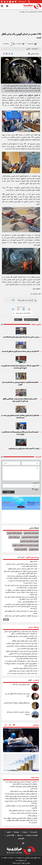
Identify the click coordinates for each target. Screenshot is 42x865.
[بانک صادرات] (21, 503)
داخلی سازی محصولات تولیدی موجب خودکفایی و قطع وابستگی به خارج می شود (20, 400)
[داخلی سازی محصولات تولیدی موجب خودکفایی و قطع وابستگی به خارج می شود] (21, 392)
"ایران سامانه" (16, 863)
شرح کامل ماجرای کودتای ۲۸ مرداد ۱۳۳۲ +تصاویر (23, 654)
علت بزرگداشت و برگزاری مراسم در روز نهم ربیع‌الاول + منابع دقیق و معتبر (22, 637)
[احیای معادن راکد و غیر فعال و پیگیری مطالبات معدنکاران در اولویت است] (21, 425)
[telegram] (7, 54)
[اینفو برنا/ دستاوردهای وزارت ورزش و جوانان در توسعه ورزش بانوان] (21, 740)
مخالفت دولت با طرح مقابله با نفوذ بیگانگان (24, 641)
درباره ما (24, 832)
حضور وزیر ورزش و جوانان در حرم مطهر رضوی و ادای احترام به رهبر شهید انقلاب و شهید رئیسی (20, 572)
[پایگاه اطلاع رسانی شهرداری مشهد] (21, 517)
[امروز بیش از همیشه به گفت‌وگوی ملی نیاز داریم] (35, 696)
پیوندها (16, 832)
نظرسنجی (21, 838)
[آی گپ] (2, 1)
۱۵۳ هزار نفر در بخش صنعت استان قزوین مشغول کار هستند (20, 351)
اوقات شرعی (10, 835)
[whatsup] (9, 54)
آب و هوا (20, 835)
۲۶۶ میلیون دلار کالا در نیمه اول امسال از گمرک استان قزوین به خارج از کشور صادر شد (20, 367)
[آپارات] (5, 1)
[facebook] (4, 54)
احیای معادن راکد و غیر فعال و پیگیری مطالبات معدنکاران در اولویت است (20, 433)
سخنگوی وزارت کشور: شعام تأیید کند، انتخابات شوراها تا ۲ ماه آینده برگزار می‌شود (21, 665)
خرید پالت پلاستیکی (31, 533)
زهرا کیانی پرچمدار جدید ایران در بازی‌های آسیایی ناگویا (21, 651)
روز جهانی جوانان (32, 816)
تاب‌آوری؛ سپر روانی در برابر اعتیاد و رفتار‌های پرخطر (23, 810)
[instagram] (5, 725)
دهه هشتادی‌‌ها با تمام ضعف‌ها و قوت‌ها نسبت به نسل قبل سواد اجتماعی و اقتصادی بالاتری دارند (20, 657)
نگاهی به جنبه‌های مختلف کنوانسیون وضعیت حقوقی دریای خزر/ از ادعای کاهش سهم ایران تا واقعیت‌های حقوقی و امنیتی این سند (20, 820)
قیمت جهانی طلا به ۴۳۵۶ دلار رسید (27, 649)
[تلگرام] (10, 1)
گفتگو (30, 680)
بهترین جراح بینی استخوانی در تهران (25, 545)
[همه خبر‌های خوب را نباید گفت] (35, 687)
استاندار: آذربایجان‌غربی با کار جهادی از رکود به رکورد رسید (25, 12)
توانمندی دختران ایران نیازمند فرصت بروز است (23, 813)
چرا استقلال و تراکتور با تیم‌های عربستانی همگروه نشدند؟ (21, 794)
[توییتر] (13, 1)
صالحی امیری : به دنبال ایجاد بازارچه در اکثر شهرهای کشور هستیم (21, 612)
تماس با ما (33, 832)
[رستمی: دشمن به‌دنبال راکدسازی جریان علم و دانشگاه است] (21, 330)
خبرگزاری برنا (34, 294)
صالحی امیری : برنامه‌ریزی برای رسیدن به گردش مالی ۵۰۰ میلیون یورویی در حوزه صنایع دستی (21, 586)
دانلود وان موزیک (21, 549)
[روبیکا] (16, 1)
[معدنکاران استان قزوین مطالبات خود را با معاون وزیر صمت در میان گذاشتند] (21, 409)
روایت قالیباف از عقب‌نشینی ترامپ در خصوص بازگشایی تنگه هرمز (21, 807)
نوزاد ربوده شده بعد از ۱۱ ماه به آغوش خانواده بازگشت (21, 644)
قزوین (28, 49)
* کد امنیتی (36, 483)
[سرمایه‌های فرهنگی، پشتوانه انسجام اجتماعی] (35, 705)
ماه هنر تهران (33, 561)
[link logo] (32, 6)
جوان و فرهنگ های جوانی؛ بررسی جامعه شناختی (23, 791)
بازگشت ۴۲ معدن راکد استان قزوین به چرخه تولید (23, 449)
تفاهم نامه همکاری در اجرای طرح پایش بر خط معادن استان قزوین (20, 383)
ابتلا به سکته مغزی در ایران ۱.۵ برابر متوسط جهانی (23, 671)
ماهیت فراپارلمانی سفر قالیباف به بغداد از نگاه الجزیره (22, 646)
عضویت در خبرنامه (32, 835)
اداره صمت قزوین (30, 320)
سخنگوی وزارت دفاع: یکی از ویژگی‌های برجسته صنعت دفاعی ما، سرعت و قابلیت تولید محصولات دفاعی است (21, 577)
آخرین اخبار (21, 557)
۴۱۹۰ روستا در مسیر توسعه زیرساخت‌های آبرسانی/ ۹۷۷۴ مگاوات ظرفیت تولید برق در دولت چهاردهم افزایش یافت (21, 797)
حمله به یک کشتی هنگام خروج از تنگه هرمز (25, 668)
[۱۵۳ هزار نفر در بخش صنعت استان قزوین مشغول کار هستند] (21, 345)
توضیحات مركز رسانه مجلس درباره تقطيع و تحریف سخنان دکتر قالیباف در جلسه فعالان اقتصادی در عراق (20, 633)
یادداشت (36, 680)
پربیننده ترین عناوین (32, 557)
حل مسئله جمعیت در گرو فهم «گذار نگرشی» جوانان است (21, 661)
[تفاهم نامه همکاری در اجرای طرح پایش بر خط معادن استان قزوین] (21, 376)
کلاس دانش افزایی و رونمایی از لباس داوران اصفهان (22, 569)
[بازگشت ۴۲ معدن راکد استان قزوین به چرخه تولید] (21, 442)
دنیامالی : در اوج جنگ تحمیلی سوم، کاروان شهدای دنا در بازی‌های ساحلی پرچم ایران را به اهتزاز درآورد (21, 783)
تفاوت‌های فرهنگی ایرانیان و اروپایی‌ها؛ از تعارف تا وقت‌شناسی (23, 788)
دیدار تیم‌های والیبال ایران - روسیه (27, 602)
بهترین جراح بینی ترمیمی (29, 541)
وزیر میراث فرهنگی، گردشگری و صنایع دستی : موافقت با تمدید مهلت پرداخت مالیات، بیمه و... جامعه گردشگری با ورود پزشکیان (21, 592)
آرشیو (6, 619)
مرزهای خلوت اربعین (14, 533)
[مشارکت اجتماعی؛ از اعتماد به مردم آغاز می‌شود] (35, 715)
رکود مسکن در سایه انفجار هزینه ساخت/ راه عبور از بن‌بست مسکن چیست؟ (23, 582)
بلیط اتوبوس (33, 549)
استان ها (34, 49)
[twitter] (12, 54)
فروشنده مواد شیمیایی (30, 537)
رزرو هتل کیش (14, 537)
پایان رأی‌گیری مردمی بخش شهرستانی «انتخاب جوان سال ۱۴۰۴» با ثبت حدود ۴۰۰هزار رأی (21, 598)
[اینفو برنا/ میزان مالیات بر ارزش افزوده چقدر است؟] (21, 766)
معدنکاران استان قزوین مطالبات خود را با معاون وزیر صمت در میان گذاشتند (20, 416)
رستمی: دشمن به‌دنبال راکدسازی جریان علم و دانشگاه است (21, 337)
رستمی (17, 320)
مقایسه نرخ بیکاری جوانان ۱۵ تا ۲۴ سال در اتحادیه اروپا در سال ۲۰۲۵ (20, 802)
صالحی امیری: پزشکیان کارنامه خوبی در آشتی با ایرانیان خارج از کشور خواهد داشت (21, 565)
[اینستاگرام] (7, 1)
